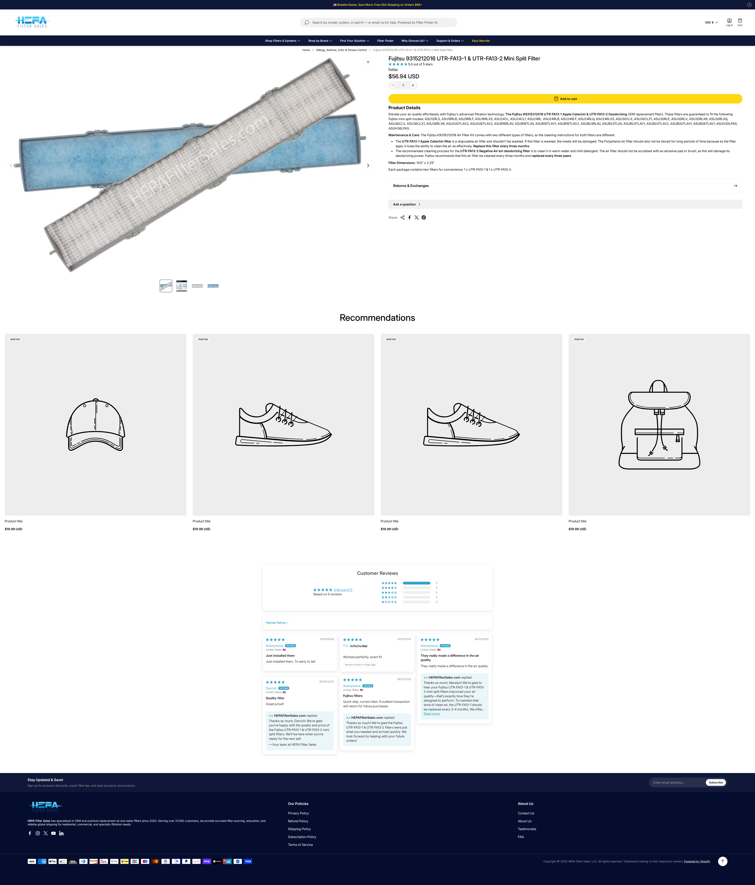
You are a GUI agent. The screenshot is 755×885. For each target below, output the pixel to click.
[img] (275, 640)
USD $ (709, 22)
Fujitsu (393, 69)
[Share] (402, 217)
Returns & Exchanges (411, 186)
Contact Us (526, 813)
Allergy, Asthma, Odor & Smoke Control (341, 50)
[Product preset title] (95, 425)
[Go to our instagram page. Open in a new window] (37, 833)
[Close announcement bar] (749, 4)
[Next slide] (368, 165)
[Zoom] (368, 62)
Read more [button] (432, 714)
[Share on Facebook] (409, 217)
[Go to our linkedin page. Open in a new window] (61, 833)
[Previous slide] (11, 165)
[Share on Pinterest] (423, 217)
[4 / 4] (213, 286)
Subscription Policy (302, 837)
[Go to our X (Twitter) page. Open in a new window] (45, 833)
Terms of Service (300, 845)
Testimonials (527, 829)
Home (306, 50)
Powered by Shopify (697, 861)
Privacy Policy (298, 813)
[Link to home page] (45, 807)
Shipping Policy (299, 829)
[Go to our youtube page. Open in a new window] (53, 833)
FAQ (521, 837)
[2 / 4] (181, 286)
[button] (398, 64)
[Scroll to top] (722, 861)
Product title (13, 521)
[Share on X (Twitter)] (416, 217)
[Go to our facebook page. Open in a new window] (30, 833)
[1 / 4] (166, 286)
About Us (524, 821)
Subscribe (716, 782)
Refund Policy (298, 821)
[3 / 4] (197, 286)
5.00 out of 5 (343, 590)
